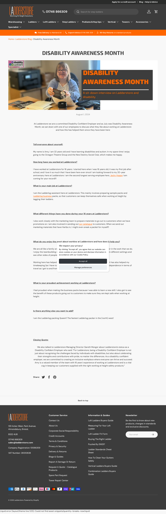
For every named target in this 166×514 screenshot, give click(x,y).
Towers (126, 22)
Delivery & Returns (58, 451)
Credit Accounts (56, 436)
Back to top (83, 400)
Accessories (142, 22)
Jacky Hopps (116, 175)
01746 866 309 (87, 33)
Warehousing (15, 22)
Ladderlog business (42, 196)
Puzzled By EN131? (96, 444)
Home (11, 39)
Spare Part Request (58, 475)
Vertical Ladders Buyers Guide (102, 466)
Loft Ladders (49, 22)
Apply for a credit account (124, 2)
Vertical (112, 22)
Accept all (83, 261)
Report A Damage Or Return (62, 461)
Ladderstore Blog (23, 39)
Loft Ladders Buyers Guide (100, 420)
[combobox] (106, 12)
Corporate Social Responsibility (64, 430)
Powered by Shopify (31, 500)
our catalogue (85, 224)
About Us (53, 425)
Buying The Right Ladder (99, 439)
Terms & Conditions (58, 441)
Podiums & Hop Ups (91, 22)
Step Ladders (69, 22)
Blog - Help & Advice (148, 2)
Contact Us (54, 420)
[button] (156, 11)
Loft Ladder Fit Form (98, 434)
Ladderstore (18, 500)
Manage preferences (83, 267)
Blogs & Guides (56, 456)
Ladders (32, 22)
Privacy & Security (57, 446)
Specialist (13, 27)
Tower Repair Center (58, 480)
